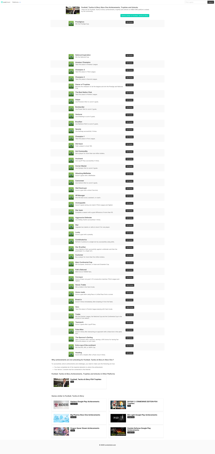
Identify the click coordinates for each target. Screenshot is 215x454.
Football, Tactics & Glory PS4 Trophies (85, 379)
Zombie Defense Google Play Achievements (139, 429)
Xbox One (73, 417)
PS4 (72, 381)
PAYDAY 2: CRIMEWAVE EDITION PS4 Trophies (142, 402)
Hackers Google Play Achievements (84, 402)
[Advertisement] (102, 40)
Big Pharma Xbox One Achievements (85, 415)
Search (211, 2)
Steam (72, 430)
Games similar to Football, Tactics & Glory (135, 15)
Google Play (74, 403)
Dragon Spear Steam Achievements (84, 428)
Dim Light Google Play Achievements (142, 415)
